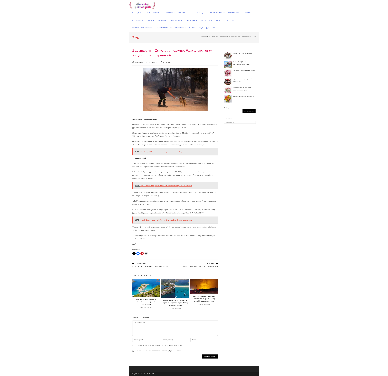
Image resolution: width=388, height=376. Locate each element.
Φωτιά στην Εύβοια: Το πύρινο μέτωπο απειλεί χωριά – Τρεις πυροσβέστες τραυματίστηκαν (204, 299)
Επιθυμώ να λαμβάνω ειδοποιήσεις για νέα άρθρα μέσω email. (158, 351)
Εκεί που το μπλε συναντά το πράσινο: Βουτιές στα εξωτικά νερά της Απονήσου (146, 302)
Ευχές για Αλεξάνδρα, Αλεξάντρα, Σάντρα (244, 70)
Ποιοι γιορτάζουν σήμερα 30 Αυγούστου (243, 96)
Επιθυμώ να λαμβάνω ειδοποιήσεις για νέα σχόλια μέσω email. (158, 345)
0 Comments (167, 62)
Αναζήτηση (227, 108)
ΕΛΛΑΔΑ (155, 62)
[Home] (200, 36)
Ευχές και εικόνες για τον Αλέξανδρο (242, 53)
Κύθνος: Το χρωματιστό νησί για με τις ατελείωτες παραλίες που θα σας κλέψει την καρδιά (175, 303)
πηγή (134, 244)
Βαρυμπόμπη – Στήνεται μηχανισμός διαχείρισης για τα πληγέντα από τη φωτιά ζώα (233, 36)
